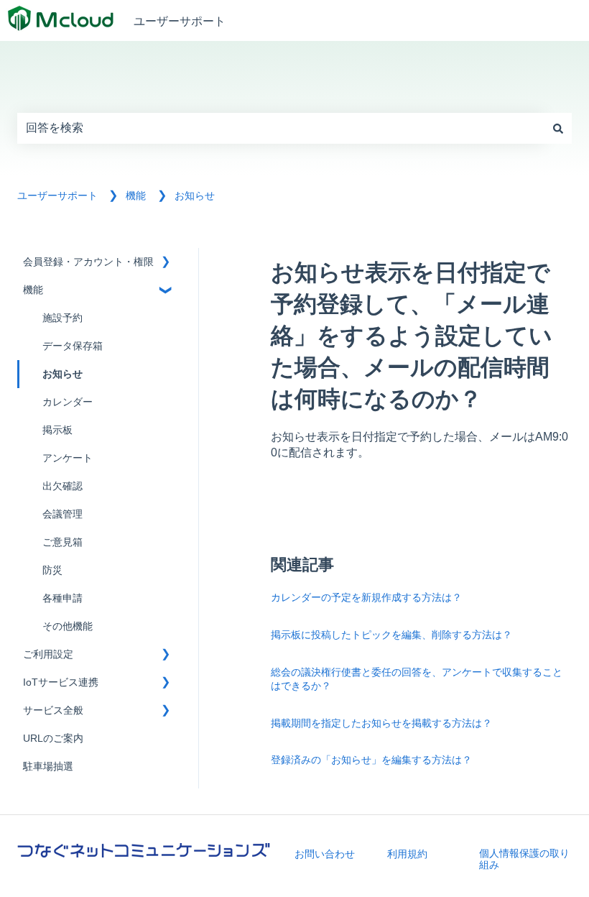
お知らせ (195, 195)
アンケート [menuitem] (67, 458)
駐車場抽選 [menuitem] (48, 766)
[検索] (558, 128)
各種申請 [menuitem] (62, 598)
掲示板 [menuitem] (57, 430)
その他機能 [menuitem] (67, 626)
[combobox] (280, 128)
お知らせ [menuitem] (62, 374)
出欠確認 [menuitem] (62, 486)
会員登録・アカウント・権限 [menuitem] (88, 262)
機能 (136, 195)
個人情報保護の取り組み (524, 858)
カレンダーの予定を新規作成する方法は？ (366, 597)
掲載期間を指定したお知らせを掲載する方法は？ (381, 723)
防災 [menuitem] (52, 570)
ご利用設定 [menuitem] (48, 654)
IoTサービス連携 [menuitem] (60, 682)
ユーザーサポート (180, 20)
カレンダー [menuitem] (67, 402)
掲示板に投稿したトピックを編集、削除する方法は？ (391, 634)
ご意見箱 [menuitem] (62, 542)
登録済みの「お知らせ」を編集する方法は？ (371, 759)
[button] (165, 264)
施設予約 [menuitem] (62, 318)
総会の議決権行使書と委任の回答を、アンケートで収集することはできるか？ (416, 679)
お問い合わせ (324, 854)
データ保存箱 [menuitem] (72, 346)
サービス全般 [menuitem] (53, 710)
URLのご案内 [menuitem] (53, 738)
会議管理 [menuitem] (62, 514)
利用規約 (407, 854)
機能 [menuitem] (33, 290)
